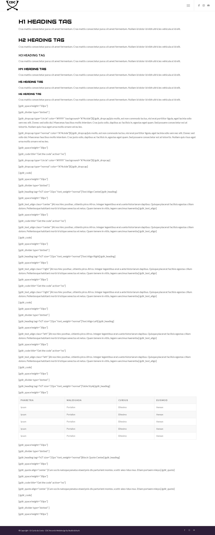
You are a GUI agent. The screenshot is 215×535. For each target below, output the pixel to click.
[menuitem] (188, 5)
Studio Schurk (74, 531)
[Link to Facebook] (199, 5)
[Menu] (188, 5)
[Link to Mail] (208, 5)
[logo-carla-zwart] (21, 5)
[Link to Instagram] (203, 5)
